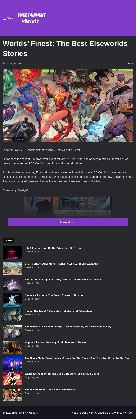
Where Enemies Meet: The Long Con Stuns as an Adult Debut (62, 373)
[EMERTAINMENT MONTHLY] (30, 17)
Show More (67, 221)
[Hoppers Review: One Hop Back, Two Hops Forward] (12, 347)
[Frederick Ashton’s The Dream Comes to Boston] (12, 300)
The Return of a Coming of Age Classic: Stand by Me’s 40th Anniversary (68, 326)
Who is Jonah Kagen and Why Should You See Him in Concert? (63, 279)
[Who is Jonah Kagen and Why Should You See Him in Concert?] (12, 284)
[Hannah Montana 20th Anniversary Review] (12, 394)
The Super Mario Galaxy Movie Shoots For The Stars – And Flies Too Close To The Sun (77, 358)
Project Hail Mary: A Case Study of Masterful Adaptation (58, 310)
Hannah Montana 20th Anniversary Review (50, 389)
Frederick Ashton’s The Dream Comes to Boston (54, 295)
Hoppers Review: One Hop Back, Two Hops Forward (56, 342)
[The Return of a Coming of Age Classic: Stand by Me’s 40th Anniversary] (12, 331)
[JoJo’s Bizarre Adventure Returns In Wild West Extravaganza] (12, 268)
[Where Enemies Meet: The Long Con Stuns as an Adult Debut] (12, 378)
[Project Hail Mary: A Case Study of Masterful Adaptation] (12, 315)
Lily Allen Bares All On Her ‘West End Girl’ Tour (53, 248)
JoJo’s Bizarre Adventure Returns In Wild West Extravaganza (61, 263)
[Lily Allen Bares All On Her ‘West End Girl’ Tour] (12, 252)
